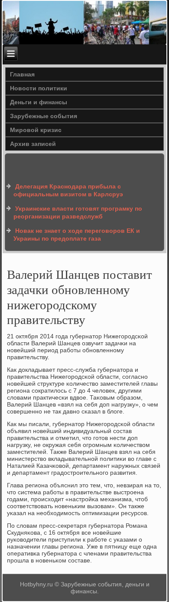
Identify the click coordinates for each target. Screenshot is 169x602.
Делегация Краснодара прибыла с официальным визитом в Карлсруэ (68, 190)
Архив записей (33, 143)
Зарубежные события (43, 115)
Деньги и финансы (38, 102)
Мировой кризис (36, 129)
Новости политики (38, 88)
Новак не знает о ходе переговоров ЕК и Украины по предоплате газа (76, 234)
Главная (22, 74)
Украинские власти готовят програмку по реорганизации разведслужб (77, 212)
